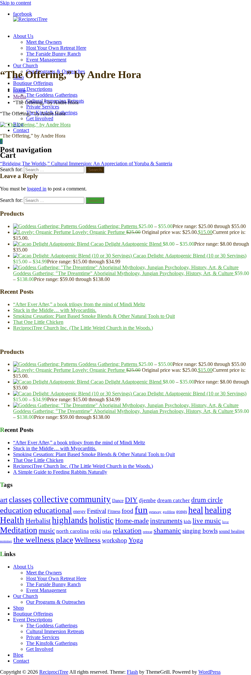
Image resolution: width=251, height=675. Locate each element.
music (47, 530)
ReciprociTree (53, 672)
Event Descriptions (32, 89)
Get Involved (39, 118)
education (16, 510)
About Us (23, 36)
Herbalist (38, 520)
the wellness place (43, 539)
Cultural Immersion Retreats (55, 631)
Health (12, 520)
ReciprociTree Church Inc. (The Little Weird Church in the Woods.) (83, 328)
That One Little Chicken (38, 322)
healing (218, 510)
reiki (95, 531)
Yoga (135, 540)
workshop (114, 540)
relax (106, 531)
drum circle (207, 499)
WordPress (209, 672)
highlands (70, 520)
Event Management (46, 59)
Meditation (18, 530)
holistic (101, 520)
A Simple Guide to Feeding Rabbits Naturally (60, 472)
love (225, 522)
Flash (132, 672)
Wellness (88, 540)
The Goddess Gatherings (51, 95)
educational (53, 510)
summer (6, 541)
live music (206, 520)
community (90, 499)
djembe (147, 500)
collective (50, 499)
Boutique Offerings (33, 83)
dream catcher (173, 500)
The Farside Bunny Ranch (53, 54)
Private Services (42, 106)
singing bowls (200, 530)
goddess (169, 512)
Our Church (25, 65)
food (127, 510)
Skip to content (15, 3)
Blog (18, 655)
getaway (155, 512)
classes (20, 499)
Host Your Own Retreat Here (56, 48)
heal (195, 510)
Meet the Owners (44, 42)
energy (79, 511)
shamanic (167, 531)
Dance (118, 500)
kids (187, 521)
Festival (96, 510)
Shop (18, 608)
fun (141, 509)
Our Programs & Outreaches (55, 602)
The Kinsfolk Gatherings (51, 643)
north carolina (72, 531)
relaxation (127, 531)
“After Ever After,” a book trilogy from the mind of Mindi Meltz (79, 304)
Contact (21, 130)
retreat (147, 532)
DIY (131, 500)
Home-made (132, 520)
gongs (181, 511)
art (4, 500)
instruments (166, 520)
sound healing (231, 531)
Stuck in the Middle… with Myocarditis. (54, 310)
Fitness (114, 511)
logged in (36, 188)
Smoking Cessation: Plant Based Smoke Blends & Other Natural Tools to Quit (94, 316)
